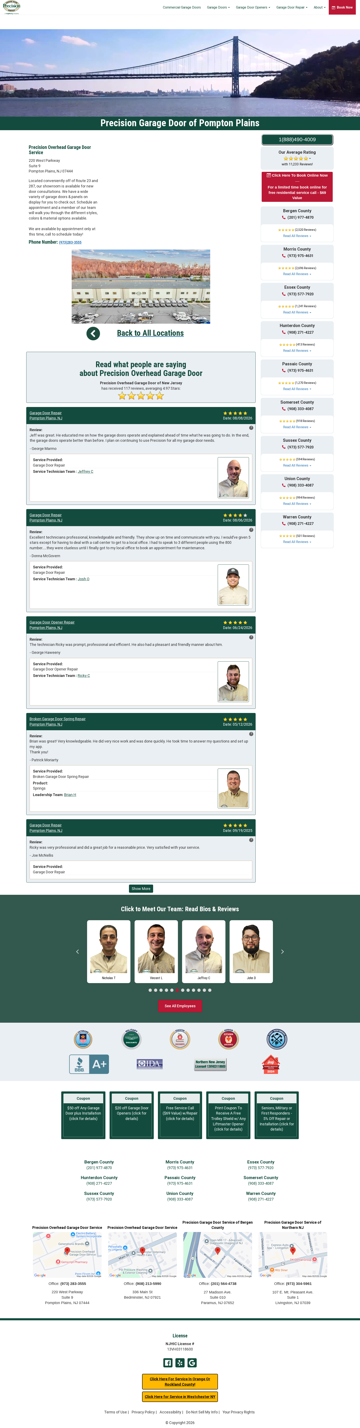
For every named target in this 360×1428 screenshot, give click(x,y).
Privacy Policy (143, 1412)
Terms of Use (115, 1412)
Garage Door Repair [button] (290, 7)
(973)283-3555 (70, 242)
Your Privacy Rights (238, 1412)
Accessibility (170, 1412)
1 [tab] (150, 990)
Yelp (180, 1362)
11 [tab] (204, 990)
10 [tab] (199, 990)
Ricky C (84, 675)
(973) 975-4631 (301, 255)
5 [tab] (172, 990)
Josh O (83, 579)
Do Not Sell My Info (202, 1412)
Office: (67, 1284)
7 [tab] (183, 990)
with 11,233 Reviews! (297, 164)
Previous (77, 951)
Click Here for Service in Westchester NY (180, 1396)
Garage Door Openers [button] (252, 7)
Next (282, 951)
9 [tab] (193, 990)
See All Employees (180, 1006)
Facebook (167, 1362)
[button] (297, 233)
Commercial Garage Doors (182, 7)
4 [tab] (166, 990)
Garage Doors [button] (217, 7)
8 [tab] (188, 990)
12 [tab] (210, 990)
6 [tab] (177, 990)
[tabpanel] (108, 950)
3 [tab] (161, 990)
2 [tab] (156, 990)
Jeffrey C (85, 471)
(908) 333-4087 (301, 409)
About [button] (319, 7)
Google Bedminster (192, 1362)
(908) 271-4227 (301, 332)
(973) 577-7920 (301, 294)
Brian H (70, 795)
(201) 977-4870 (301, 217)
